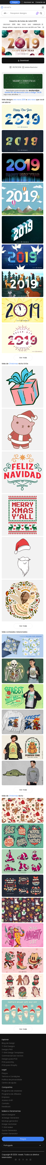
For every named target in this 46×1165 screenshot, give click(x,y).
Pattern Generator (10, 1133)
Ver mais (23, 357)
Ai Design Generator (10, 1118)
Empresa (5, 1097)
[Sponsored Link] (23, 81)
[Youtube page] (26, 1160)
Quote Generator (9, 1130)
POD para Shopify (9, 1065)
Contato (5, 1103)
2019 (13, 24)
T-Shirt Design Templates (12, 1052)
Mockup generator (10, 1121)
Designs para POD (9, 1059)
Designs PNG (7, 1049)
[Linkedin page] (30, 1160)
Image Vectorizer (9, 1124)
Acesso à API (7, 1100)
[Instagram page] (15, 1160)
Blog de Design (8, 1043)
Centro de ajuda (9, 1082)
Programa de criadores (12, 1091)
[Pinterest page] (23, 1160)
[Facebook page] (19, 1160)
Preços (5, 1073)
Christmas (13, 363)
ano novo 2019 (19, 99)
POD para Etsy (8, 1062)
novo (24, 24)
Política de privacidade (12, 1079)
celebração (37, 24)
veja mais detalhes (11, 94)
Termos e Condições (11, 1076)
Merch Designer (8, 1114)
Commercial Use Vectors (12, 1055)
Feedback (6, 1106)
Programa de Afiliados (11, 1094)
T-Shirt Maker (7, 1127)
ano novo (6, 24)
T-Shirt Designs (8, 1046)
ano (29, 24)
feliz (18, 24)
